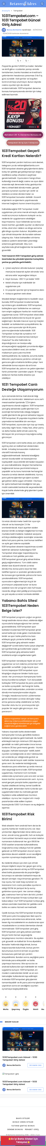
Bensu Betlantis (14, 30)
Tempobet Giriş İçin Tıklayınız (23, 143)
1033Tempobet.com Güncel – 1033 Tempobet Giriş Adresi (19, 1083)
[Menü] (4, 4)
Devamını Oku (35, 1065)
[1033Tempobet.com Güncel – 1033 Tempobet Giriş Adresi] (23, 1073)
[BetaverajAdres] (23, 3)
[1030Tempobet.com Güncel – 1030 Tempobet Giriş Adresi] (23, 1039)
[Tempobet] (23, 113)
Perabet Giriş (32, 1129)
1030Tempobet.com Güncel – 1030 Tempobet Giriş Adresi (19, 1058)
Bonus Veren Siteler (23, 1122)
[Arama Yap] (42, 4)
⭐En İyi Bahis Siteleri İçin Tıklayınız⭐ (23, 1140)
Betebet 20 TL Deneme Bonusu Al (23, 135)
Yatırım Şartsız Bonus (23, 1126)
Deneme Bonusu (15, 1129)
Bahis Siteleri (23, 1118)
